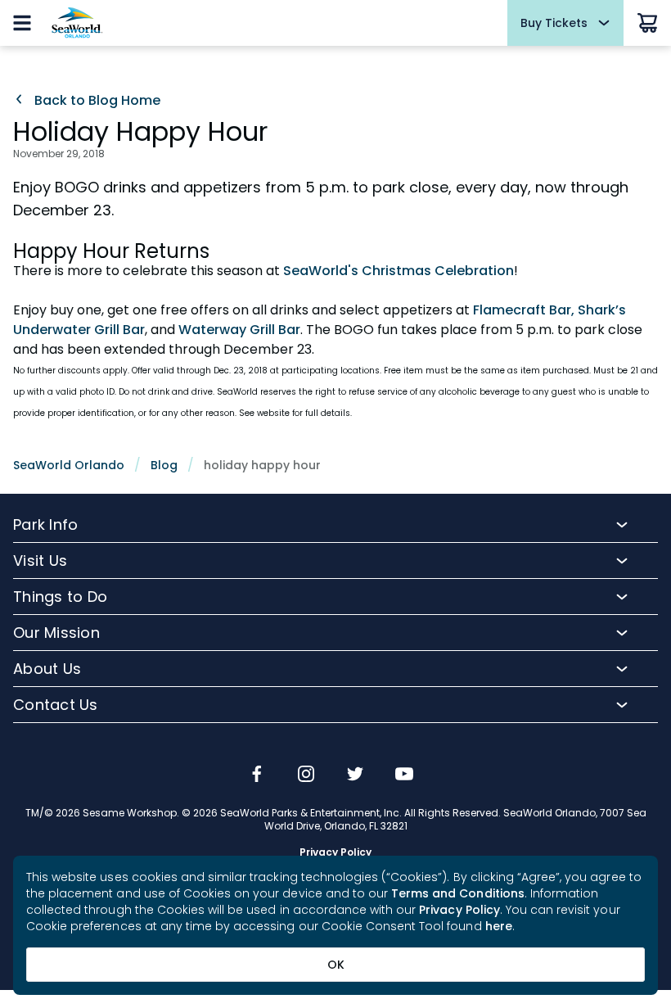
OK (336, 964)
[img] (257, 775)
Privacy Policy (459, 910)
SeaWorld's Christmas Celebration (398, 270)
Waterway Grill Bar (239, 329)
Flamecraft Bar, (523, 310)
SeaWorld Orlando (68, 465)
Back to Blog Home (95, 101)
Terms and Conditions (458, 893)
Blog (164, 465)
